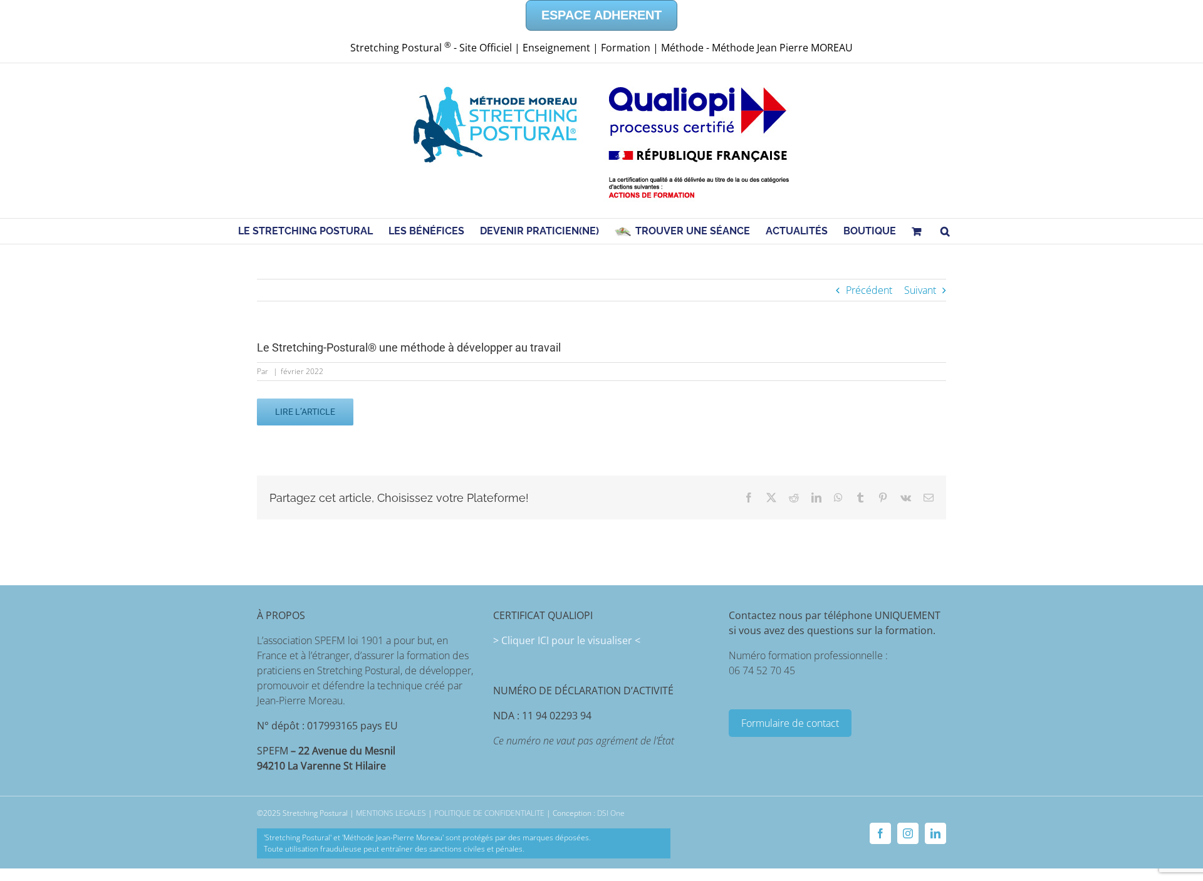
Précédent (869, 290)
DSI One (611, 813)
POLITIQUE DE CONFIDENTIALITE (489, 813)
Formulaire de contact (790, 723)
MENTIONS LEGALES (391, 813)
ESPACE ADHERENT (601, 15)
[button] (945, 231)
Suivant (920, 290)
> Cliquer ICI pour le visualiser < (566, 640)
